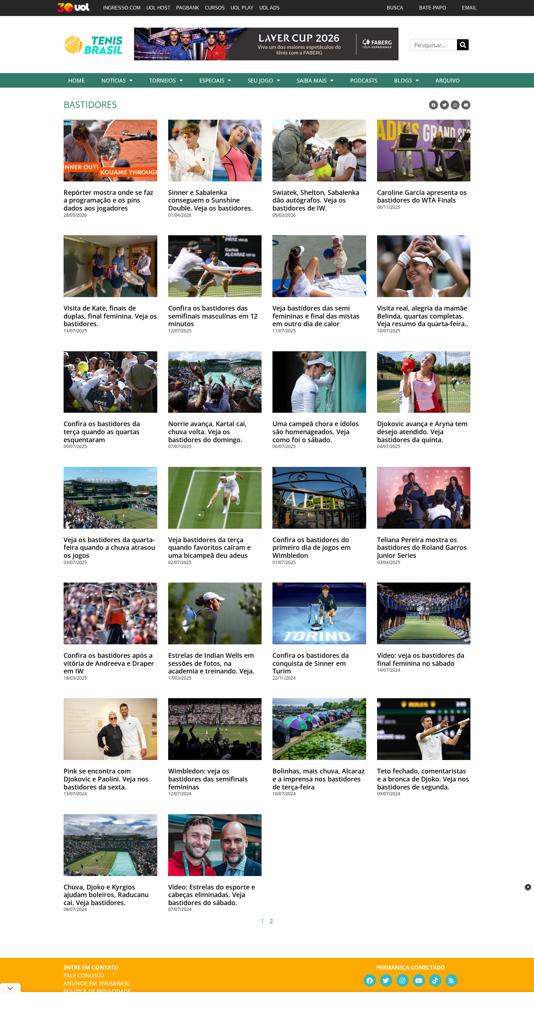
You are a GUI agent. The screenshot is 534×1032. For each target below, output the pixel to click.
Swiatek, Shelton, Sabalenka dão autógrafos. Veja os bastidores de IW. (315, 200)
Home (76, 80)
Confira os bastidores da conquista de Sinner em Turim (310, 663)
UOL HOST (158, 8)
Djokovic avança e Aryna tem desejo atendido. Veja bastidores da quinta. (422, 431)
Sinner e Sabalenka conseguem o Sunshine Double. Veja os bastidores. (210, 200)
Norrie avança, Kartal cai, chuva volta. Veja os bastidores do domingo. (207, 431)
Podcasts (363, 80)
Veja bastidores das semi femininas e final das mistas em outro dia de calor (316, 316)
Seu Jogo (260, 80)
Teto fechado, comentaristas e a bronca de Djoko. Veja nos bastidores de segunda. (423, 779)
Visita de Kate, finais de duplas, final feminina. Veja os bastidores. (110, 316)
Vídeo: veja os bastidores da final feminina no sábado (420, 659)
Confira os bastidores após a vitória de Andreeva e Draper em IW (109, 663)
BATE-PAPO (432, 8)
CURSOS (215, 8)
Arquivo (448, 80)
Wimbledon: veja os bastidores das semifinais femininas (208, 779)
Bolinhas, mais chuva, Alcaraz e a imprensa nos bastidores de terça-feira (318, 779)
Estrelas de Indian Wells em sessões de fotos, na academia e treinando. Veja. (211, 663)
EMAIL (469, 8)
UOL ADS (269, 8)
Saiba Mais (312, 80)
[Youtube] (419, 980)
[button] (433, 104)
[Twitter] (386, 980)
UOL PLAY (242, 8)
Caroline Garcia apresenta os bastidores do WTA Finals (422, 196)
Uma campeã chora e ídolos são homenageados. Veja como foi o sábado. (315, 431)
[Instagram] (402, 980)
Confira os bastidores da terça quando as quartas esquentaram (102, 431)
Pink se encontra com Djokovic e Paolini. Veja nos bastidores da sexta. (106, 779)
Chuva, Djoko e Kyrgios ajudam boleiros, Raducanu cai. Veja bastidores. (106, 895)
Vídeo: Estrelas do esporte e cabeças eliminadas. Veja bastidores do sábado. (211, 895)
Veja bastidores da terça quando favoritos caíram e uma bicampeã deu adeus (209, 547)
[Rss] (451, 980)
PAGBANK (187, 8)
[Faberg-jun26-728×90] (266, 57)
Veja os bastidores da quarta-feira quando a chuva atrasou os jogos (109, 547)
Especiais (211, 80)
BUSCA (395, 8)
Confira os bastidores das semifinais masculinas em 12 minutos (213, 316)
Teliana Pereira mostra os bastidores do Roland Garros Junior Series (422, 547)
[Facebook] (370, 980)
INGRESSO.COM (122, 8)
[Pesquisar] (463, 44)
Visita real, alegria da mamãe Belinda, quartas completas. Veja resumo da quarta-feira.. (422, 316)
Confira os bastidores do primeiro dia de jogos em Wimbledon (311, 547)
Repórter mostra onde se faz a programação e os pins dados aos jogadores (108, 200)
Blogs (403, 80)
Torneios (162, 80)
